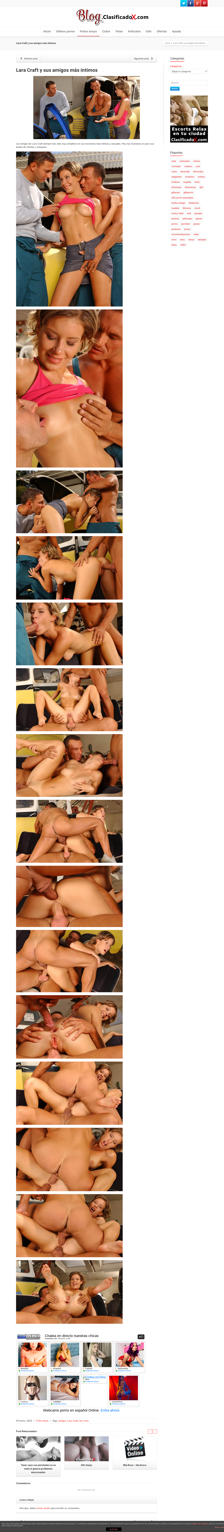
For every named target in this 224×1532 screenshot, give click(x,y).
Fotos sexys (88, 31)
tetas (174, 244)
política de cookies (200, 1524)
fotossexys (190, 187)
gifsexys (176, 192)
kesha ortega (178, 203)
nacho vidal (177, 213)
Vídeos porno (65, 31)
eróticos (176, 182)
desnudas (198, 171)
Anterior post (30, 58)
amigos (62, 1420)
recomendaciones (181, 234)
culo (198, 166)
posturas (176, 229)
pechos (175, 218)
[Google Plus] (197, 3)
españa (187, 182)
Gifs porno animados (182, 197)
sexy (182, 239)
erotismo (189, 176)
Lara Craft (72, 1420)
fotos (197, 182)
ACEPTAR (114, 1529)
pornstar (185, 223)
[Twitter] (183, 3)
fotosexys (176, 187)
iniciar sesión (43, 1508)
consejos (176, 166)
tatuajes (202, 239)
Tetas (119, 31)
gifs (201, 187)
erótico (201, 176)
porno (175, 223)
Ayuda (176, 31)
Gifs (149, 31)
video (183, 244)
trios (86, 1420)
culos (174, 171)
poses (196, 223)
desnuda (185, 171)
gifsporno (188, 192)
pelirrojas (187, 218)
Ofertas (162, 31)
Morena (187, 208)
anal (174, 161)
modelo (175, 208)
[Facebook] (190, 3)
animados (185, 161)
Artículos (134, 31)
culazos (188, 166)
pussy (187, 229)
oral (189, 213)
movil (197, 208)
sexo (174, 239)
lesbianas (194, 203)
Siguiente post (141, 58)
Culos (106, 31)
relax (196, 234)
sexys (191, 239)
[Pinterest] (204, 3)
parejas (198, 213)
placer (199, 218)
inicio (47, 31)
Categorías (176, 66)
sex (81, 1420)
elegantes (177, 176)
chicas (196, 161)
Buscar (175, 88)
